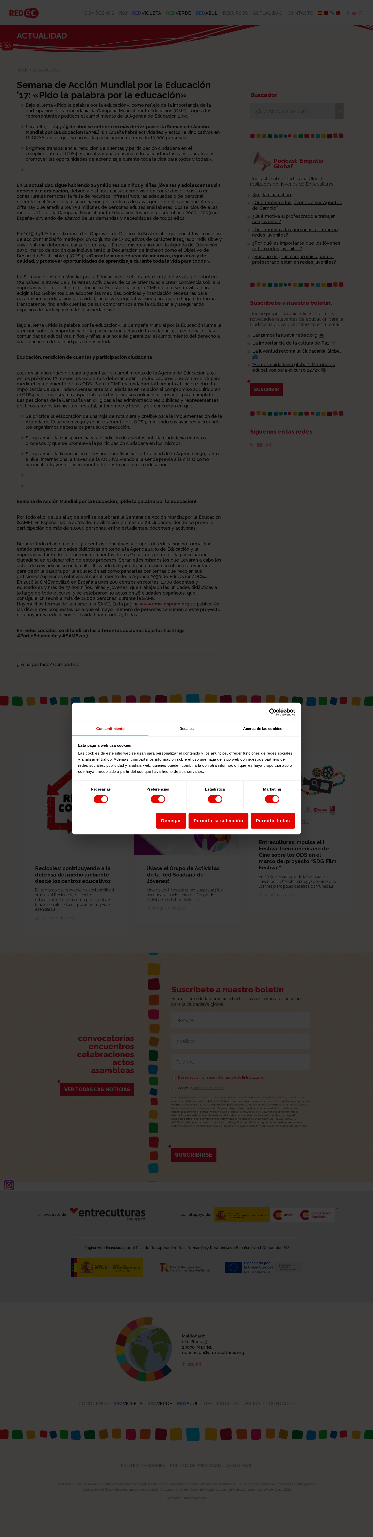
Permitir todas (273, 820)
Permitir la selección (218, 820)
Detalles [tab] (186, 728)
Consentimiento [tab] (110, 728)
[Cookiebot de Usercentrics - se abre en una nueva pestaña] (273, 712)
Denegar (171, 820)
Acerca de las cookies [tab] (262, 728)
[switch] (158, 799)
